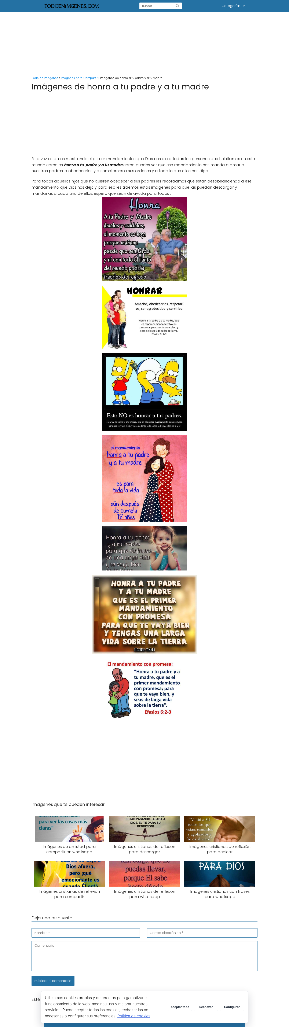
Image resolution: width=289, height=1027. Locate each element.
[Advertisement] (144, 43)
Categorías (231, 5)
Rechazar (206, 1007)
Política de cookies (133, 1016)
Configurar (232, 1007)
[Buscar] (177, 6)
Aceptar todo (180, 1007)
